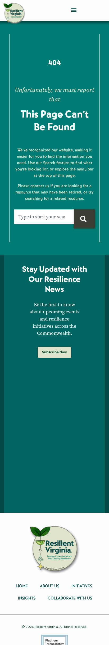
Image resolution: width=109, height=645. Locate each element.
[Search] (84, 218)
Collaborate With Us (70, 598)
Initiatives (81, 586)
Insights (26, 598)
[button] (73, 10)
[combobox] (44, 216)
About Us (49, 586)
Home (22, 586)
